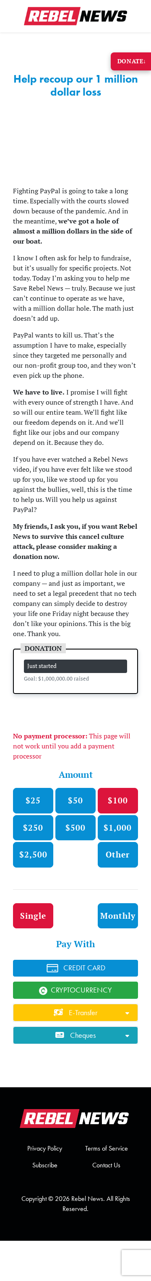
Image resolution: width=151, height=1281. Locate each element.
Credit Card (84, 968)
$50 (75, 800)
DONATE (131, 61)
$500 (75, 827)
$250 (33, 827)
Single (33, 915)
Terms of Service (106, 1148)
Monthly (117, 915)
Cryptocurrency (81, 990)
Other (118, 854)
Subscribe (44, 1165)
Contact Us (106, 1165)
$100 (118, 800)
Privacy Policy (44, 1148)
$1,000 (118, 827)
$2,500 (33, 854)
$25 (33, 800)
